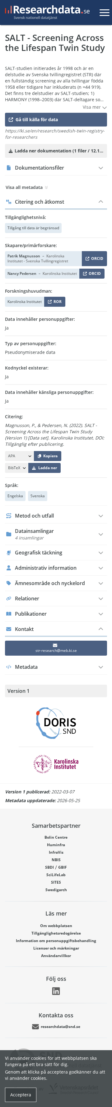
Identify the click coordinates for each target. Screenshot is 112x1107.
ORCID (96, 260)
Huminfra (56, 844)
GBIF (62, 867)
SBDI (49, 867)
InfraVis (56, 852)
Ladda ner (47, 467)
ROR (56, 303)
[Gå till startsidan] (46, 12)
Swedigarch (56, 889)
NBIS (56, 859)
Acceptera (20, 1095)
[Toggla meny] (104, 12)
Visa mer (92, 107)
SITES (56, 882)
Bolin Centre (56, 837)
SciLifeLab (56, 874)
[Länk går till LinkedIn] (56, 991)
